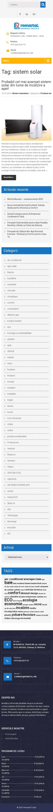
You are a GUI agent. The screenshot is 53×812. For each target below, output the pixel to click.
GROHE (10, 351)
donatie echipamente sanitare (31, 597)
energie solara (28, 605)
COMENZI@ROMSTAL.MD (22, 53)
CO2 (6, 594)
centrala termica (33, 589)
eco (9, 327)
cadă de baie (29, 587)
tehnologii (11, 521)
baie (8, 582)
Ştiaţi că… (11, 503)
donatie (14, 596)
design (34, 593)
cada (12, 587)
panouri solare (29, 612)
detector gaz (13, 315)
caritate (17, 590)
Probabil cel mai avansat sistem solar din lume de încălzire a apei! (26, 85)
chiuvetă (11, 290)
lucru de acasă (14, 418)
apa (43, 579)
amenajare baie (32, 579)
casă (22, 590)
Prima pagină (10, 734)
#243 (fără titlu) (11, 738)
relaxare (39, 615)
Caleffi (37, 587)
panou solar (39, 612)
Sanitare (11, 461)
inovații (10, 382)
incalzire (22, 608)
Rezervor (11, 454)
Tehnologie (12, 515)
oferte (10, 424)
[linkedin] (25, 14)
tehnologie (15, 618)
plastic (7, 615)
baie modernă (18, 583)
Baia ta (10, 272)
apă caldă (11, 266)
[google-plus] (33, 14)
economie (13, 604)
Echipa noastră (14, 321)
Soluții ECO (12, 497)
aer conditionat (13, 579)
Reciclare (29, 614)
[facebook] (19, 14)
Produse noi (45, 93)
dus (45, 597)
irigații (10, 400)
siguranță (11, 479)
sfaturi (7, 618)
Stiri (9, 509)
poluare (17, 614)
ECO (8, 599)
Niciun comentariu (20, 93)
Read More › (9, 177)
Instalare (11, 388)
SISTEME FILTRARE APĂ (18, 485)
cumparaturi (13, 309)
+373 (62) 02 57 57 (18, 44)
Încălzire (11, 369)
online (10, 430)
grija (9, 345)
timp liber (11, 527)
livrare (10, 412)
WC (9, 533)
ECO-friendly (17, 601)
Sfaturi (10, 467)
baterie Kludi (36, 583)
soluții (10, 491)
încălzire (11, 375)
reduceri (11, 448)
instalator (11, 394)
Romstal (45, 615)
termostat (26, 618)
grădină (10, 339)
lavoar (10, 406)
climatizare (12, 296)
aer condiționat (14, 260)
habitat (10, 357)
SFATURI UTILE (14, 473)
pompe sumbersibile (16, 436)
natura (20, 611)
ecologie (30, 600)
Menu (6, 60)
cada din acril (19, 587)
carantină (11, 284)
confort (10, 302)
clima (44, 590)
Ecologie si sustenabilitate (19, 333)
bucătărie (11, 278)
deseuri (25, 593)
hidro (9, 363)
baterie (28, 583)
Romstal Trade (29, 807)
